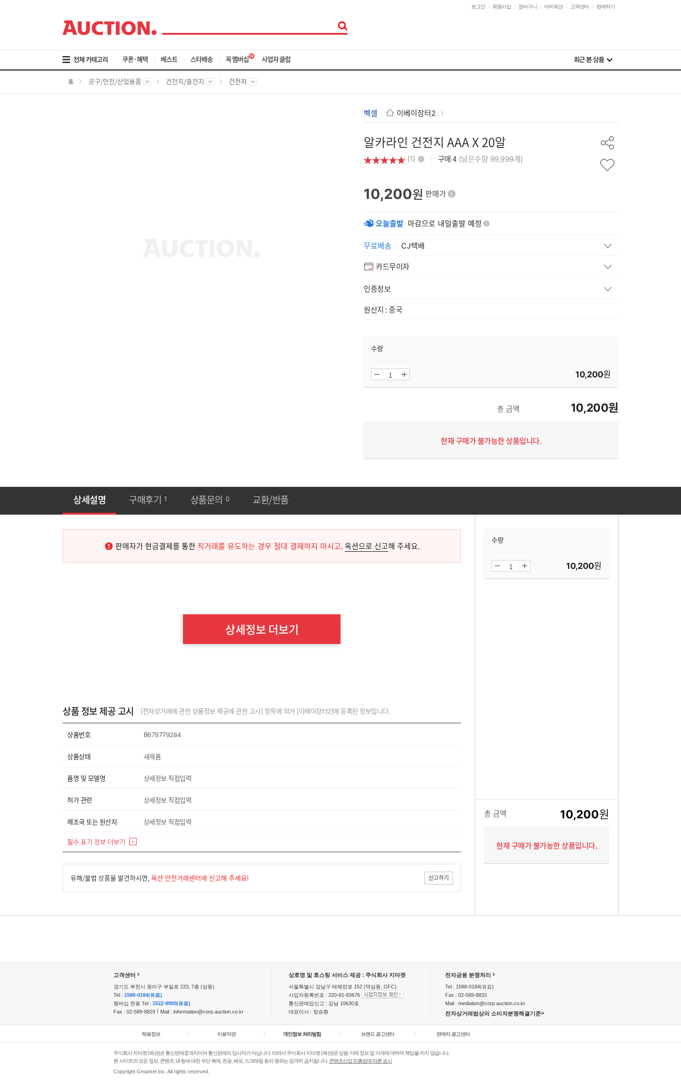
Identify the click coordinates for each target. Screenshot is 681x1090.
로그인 (478, 6)
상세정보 (262, 629)
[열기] (491, 245)
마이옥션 (553, 6)
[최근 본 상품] (593, 60)
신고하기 (439, 877)
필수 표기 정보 (96, 841)
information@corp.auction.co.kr (208, 1011)
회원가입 (501, 6)
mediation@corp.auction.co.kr (491, 1003)
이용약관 (226, 1034)
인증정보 (377, 288)
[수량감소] (377, 374)
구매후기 (148, 499)
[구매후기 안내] (421, 157)
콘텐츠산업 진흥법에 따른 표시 (360, 1061)
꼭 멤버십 (237, 59)
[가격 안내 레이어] (451, 193)
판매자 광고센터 (453, 1034)
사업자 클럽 (276, 59)
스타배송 (201, 59)
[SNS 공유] (607, 143)
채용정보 (151, 1034)
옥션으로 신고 (366, 545)
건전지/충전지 (185, 84)
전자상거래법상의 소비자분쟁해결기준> (494, 1013)
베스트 (169, 59)
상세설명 (89, 499)
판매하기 (605, 6)
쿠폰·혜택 (135, 59)
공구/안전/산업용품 (114, 84)
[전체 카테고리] (91, 60)
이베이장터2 (416, 113)
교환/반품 (270, 499)
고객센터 (579, 6)
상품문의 (210, 499)
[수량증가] (404, 374)
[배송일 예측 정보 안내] (486, 223)
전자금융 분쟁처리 (468, 975)
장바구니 (527, 6)
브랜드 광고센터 (377, 1034)
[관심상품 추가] (607, 165)
